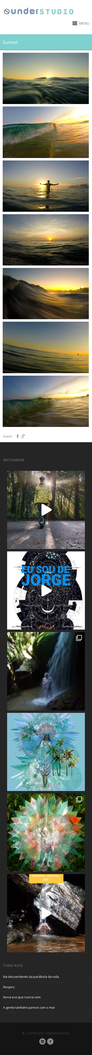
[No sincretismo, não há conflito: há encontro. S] (46, 832)
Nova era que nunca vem (22, 997)
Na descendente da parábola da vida (31, 976)
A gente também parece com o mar (29, 1007)
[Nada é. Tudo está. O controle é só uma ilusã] (46, 671)
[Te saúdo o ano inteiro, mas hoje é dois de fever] (46, 752)
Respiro (9, 987)
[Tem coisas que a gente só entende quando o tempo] (46, 510)
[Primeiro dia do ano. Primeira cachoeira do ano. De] (46, 913)
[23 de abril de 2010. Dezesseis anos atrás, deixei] (46, 590)
